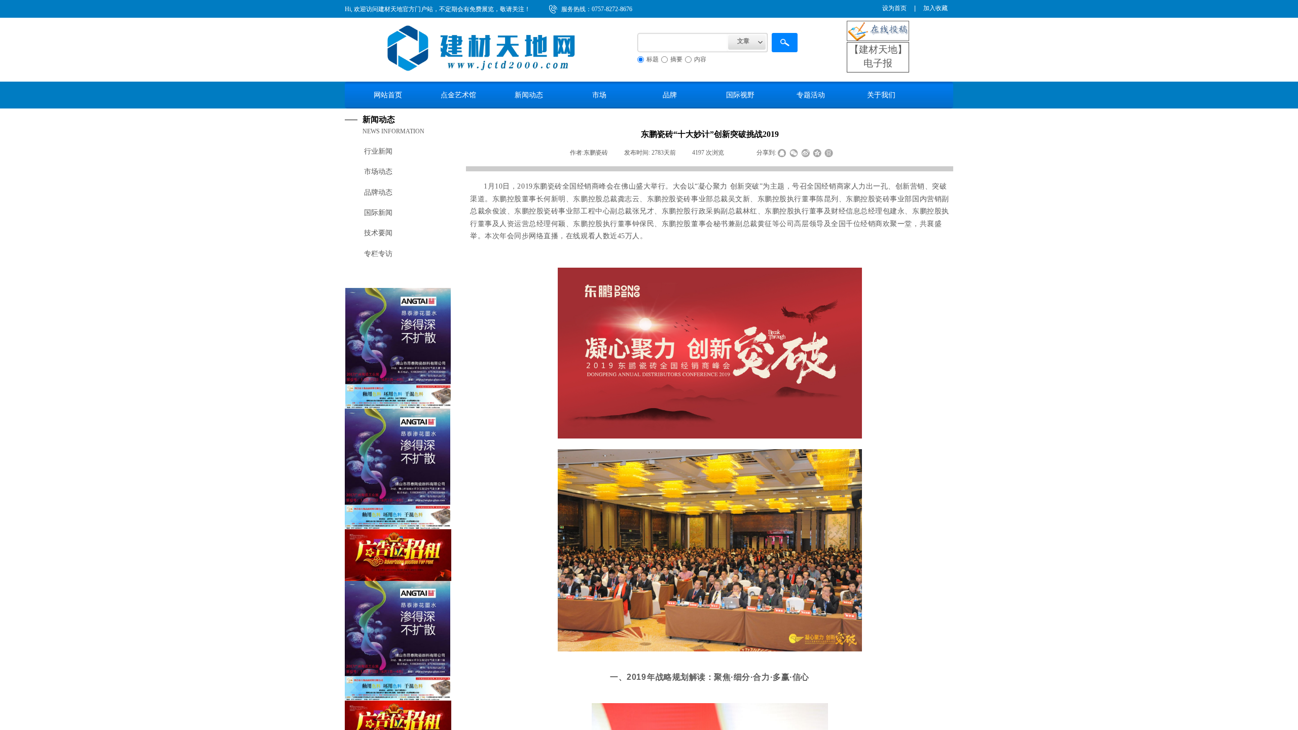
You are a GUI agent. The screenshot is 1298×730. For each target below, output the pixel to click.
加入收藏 (935, 8)
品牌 (670, 95)
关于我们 (881, 95)
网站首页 (388, 95)
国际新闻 (378, 212)
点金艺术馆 (458, 95)
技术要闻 (378, 233)
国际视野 (740, 95)
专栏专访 (378, 254)
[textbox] (682, 42)
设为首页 (894, 8)
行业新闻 (378, 151)
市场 (599, 95)
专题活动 (811, 95)
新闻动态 (529, 95)
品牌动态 (378, 192)
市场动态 (378, 171)
